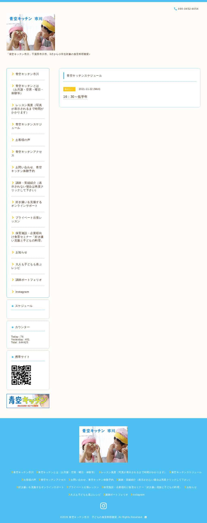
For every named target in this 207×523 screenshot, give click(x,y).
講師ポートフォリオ (29, 279)
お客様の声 (23, 139)
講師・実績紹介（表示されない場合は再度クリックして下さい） (27, 186)
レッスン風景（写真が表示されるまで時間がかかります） (27, 108)
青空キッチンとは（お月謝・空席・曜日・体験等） (27, 89)
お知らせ (21, 252)
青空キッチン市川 (27, 74)
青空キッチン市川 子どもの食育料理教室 (93, 517)
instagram (22, 291)
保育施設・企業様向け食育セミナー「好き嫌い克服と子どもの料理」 (27, 237)
